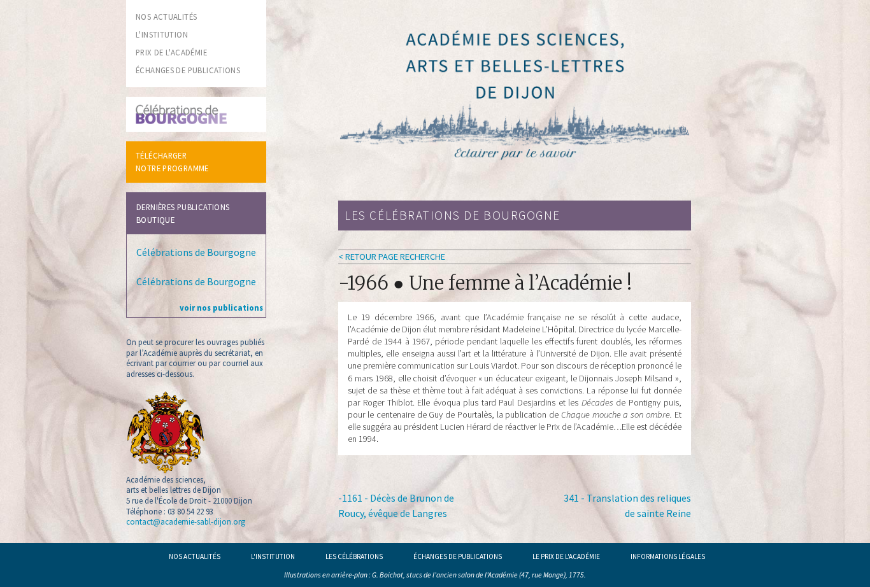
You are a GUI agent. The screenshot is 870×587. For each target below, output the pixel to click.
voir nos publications (221, 307)
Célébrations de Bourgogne (196, 252)
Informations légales (668, 556)
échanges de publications (188, 70)
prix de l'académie (171, 52)
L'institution (273, 556)
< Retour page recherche (391, 256)
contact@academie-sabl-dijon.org (185, 521)
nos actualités (166, 16)
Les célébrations (354, 556)
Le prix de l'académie (566, 556)
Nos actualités (194, 556)
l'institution (162, 34)
